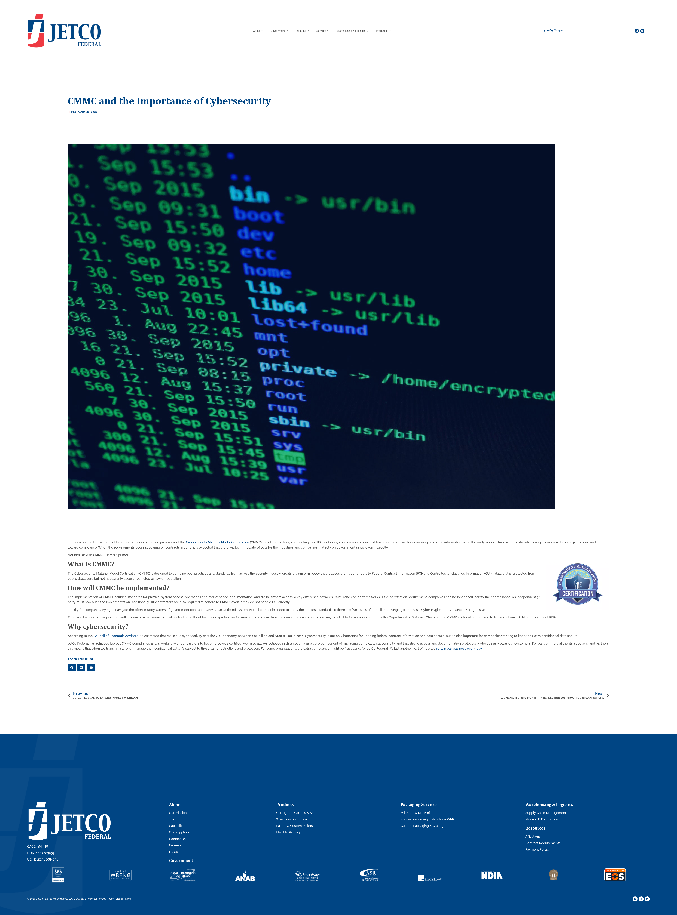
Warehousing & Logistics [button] (351, 30)
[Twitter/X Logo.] (641, 898)
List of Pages (123, 898)
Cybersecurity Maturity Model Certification (217, 542)
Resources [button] (382, 30)
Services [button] (321, 30)
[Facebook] (642, 31)
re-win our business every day (459, 648)
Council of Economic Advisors (116, 636)
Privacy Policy (105, 898)
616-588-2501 (555, 30)
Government (181, 860)
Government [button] (278, 30)
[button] (72, 667)
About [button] (256, 30)
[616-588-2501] (545, 31)
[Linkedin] (637, 31)
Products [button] (300, 30)
